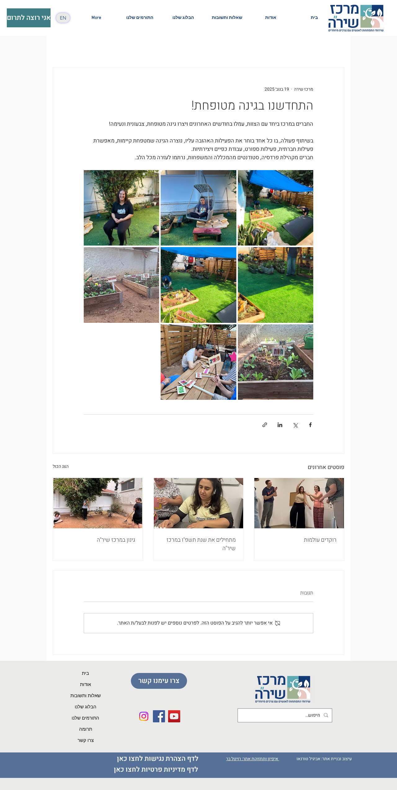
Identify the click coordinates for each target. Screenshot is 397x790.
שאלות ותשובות (85, 696)
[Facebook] (159, 716)
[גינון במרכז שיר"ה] (98, 503)
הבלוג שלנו (85, 707)
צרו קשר (86, 740)
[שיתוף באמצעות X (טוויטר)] (295, 425)
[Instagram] (144, 716)
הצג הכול (61, 466)
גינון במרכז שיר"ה (116, 540)
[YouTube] (174, 716)
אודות (85, 685)
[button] (270, 18)
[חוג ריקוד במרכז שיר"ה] (299, 503)
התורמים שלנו (85, 718)
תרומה (85, 729)
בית (85, 673)
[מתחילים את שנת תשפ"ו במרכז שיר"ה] (198, 503)
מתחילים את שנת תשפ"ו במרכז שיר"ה (201, 544)
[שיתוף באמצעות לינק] (265, 425)
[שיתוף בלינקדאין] (280, 425)
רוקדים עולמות (320, 540)
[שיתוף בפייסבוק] (310, 425)
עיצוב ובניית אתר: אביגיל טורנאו (325, 759)
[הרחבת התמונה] (275, 208)
